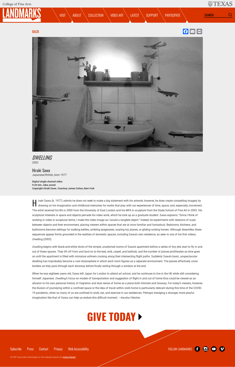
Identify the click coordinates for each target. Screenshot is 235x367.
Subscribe (16, 348)
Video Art (116, 15)
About (77, 15)
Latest (134, 15)
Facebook (197, 348)
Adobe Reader (69, 357)
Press (30, 348)
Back (35, 31)
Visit (63, 15)
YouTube (214, 348)
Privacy (58, 348)
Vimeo (222, 348)
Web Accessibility (78, 348)
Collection (95, 15)
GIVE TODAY (111, 316)
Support (152, 15)
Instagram (206, 348)
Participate (172, 15)
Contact (43, 348)
